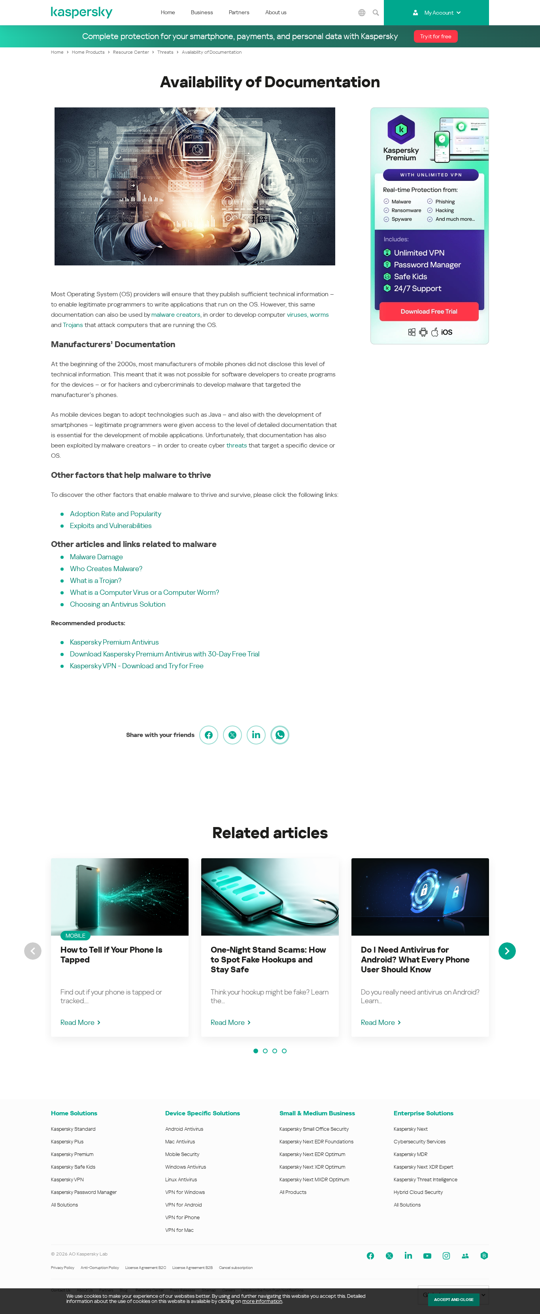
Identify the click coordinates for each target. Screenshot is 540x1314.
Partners (239, 12)
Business (202, 12)
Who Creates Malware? (106, 568)
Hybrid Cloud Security (418, 1192)
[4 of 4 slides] (284, 1051)
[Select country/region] (362, 12)
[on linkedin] (256, 735)
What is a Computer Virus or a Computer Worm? (144, 592)
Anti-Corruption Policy (100, 1267)
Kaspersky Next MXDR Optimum (314, 1179)
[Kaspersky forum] (465, 1256)
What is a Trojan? (95, 580)
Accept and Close (454, 1299)
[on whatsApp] (279, 735)
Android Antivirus (184, 1129)
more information (262, 1301)
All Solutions (64, 1205)
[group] (120, 947)
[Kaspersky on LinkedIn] (408, 1256)
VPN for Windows (185, 1192)
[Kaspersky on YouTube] (427, 1256)
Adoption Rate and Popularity (115, 513)
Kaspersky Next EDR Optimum (312, 1154)
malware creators (175, 314)
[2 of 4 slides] (265, 1051)
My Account (439, 12)
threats (237, 445)
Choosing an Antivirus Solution (118, 604)
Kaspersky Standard (73, 1129)
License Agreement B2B (192, 1267)
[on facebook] (208, 735)
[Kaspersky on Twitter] (389, 1256)
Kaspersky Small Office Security (314, 1129)
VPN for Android (183, 1205)
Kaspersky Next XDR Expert (423, 1167)
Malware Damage (96, 557)
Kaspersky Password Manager (84, 1192)
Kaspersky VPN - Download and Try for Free (137, 666)
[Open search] (376, 12)
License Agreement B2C (145, 1267)
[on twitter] (232, 735)
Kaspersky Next (411, 1129)
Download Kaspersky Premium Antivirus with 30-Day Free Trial (164, 654)
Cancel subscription (236, 1267)
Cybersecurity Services (420, 1142)
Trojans (73, 325)
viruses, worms (308, 314)
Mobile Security (182, 1154)
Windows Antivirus (185, 1167)
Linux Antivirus (181, 1179)
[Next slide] (507, 951)
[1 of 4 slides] (256, 1051)
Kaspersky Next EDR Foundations (316, 1142)
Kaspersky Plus (67, 1142)
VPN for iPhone (182, 1217)
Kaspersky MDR (410, 1154)
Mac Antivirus (180, 1142)
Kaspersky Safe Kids (73, 1167)
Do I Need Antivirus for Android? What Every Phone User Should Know (415, 959)
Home (168, 12)
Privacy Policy (62, 1267)
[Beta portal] (484, 1256)
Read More (77, 1022)
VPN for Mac (179, 1230)
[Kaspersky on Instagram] (446, 1256)
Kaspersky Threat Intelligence (425, 1179)
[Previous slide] (33, 951)
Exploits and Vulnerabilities (111, 525)
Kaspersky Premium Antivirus (114, 642)
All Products (292, 1192)
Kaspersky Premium (72, 1154)
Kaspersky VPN (67, 1179)
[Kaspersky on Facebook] (370, 1256)
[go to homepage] (82, 12)
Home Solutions (74, 1113)
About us (276, 12)
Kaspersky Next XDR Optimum (312, 1167)
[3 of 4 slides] (274, 1051)
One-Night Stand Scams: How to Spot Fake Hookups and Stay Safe (268, 959)
